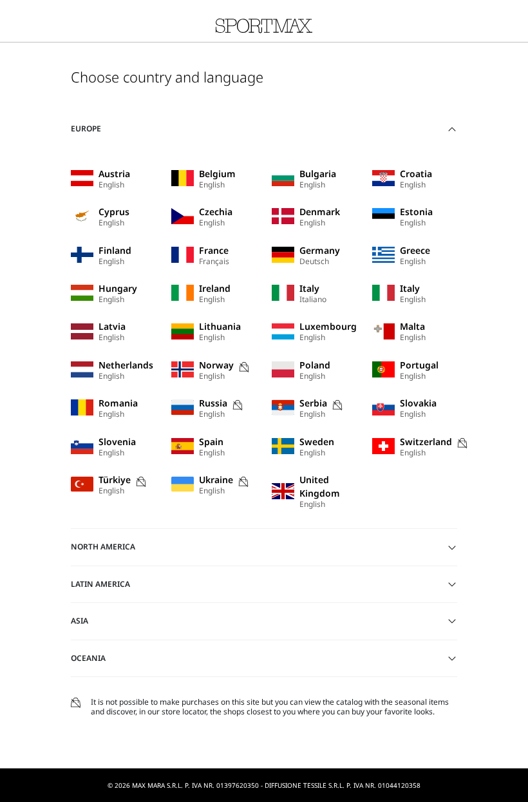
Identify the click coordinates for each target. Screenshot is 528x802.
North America (103, 546)
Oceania (88, 658)
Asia (79, 620)
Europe (86, 128)
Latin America (100, 584)
